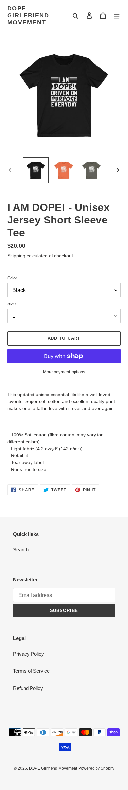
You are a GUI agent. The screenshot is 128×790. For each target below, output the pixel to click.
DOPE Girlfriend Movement (28, 15)
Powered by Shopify (96, 768)
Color (12, 278)
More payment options (64, 371)
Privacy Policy (28, 654)
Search (21, 549)
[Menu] (117, 16)
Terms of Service (31, 671)
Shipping (16, 255)
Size (11, 303)
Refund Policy (28, 688)
